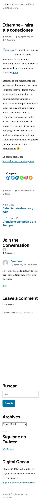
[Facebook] (8, 178)
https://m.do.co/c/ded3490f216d (19, 482)
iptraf (15, 72)
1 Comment (10, 40)
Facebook (28, 312)
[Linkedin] (17, 178)
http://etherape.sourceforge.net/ (18, 161)
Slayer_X (8, 4)
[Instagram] (26, 178)
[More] (31, 178)
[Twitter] (13, 178)
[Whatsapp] (22, 178)
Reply (5, 286)
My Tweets (8, 449)
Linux (7, 194)
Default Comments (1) (12, 312)
